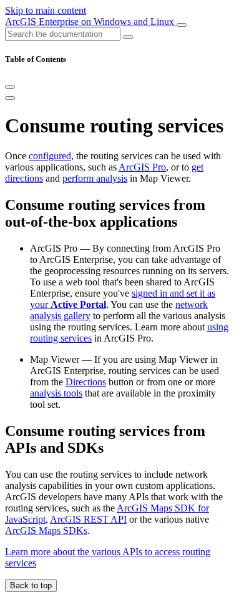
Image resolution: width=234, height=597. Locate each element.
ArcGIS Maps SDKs (46, 530)
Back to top (31, 585)
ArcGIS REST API (88, 519)
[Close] (10, 87)
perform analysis (94, 178)
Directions (86, 382)
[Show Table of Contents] (10, 98)
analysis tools (56, 393)
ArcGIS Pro (142, 167)
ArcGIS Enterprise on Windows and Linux (91, 21)
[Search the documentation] (128, 37)
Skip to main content (45, 10)
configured (50, 155)
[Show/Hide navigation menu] (182, 25)
